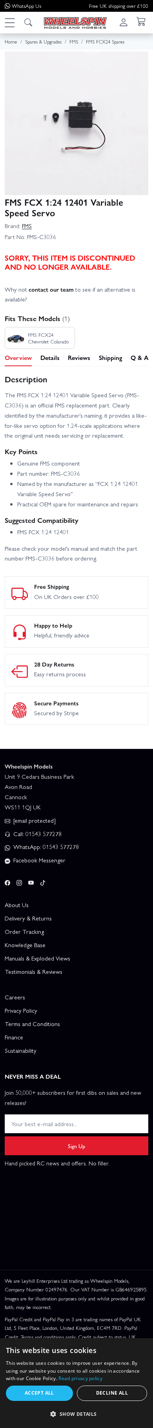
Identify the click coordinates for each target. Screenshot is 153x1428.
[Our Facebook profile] (7, 881)
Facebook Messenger (39, 860)
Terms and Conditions (32, 1023)
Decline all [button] (112, 1393)
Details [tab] (50, 357)
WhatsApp (26, 5)
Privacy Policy (21, 1010)
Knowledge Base (25, 944)
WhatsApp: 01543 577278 (45, 846)
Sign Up (76, 1146)
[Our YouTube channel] (31, 881)
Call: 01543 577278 (37, 833)
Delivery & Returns (28, 918)
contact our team (51, 289)
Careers (15, 997)
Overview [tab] (18, 357)
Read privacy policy (80, 1378)
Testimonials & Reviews (33, 971)
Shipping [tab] (110, 357)
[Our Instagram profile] (19, 881)
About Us (17, 904)
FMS (27, 225)
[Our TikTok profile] (43, 881)
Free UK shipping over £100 (118, 5)
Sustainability (20, 1050)
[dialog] (76, 1383)
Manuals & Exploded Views (37, 958)
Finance (14, 1037)
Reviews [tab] (79, 357)
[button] (9, 22)
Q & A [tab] (139, 357)
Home (11, 41)
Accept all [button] (39, 1393)
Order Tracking (24, 931)
